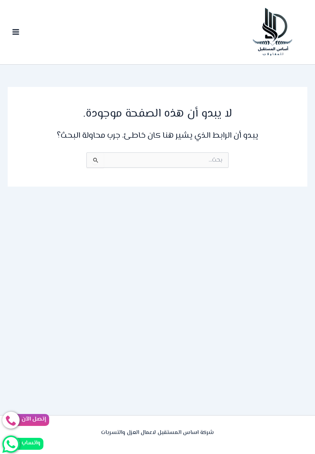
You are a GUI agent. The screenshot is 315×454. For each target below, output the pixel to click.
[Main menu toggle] (16, 32)
